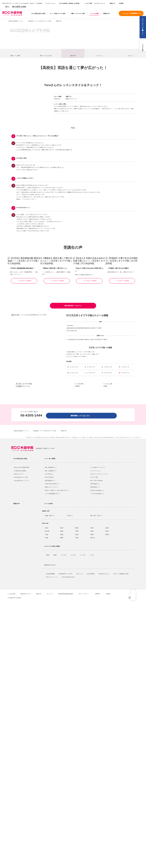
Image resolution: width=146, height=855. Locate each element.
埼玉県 (46, 537)
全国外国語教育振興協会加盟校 (65, 593)
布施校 (105, 386)
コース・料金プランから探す (57, 13)
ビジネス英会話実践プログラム (52, 493)
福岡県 (107, 534)
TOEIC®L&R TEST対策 (99, 437)
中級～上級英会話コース (51, 470)
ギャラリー (130, 55)
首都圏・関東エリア (49, 515)
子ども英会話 (90, 437)
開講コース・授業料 (15, 55)
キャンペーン (100, 55)
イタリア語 (73, 555)
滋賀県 (107, 527)
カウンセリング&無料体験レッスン (132, 13)
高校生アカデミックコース (51, 487)
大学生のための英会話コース (97, 490)
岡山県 (107, 531)
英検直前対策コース (50, 480)
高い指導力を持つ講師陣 (20, 470)
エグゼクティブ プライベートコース (99, 474)
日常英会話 (74, 437)
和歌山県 (92, 537)
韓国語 (55, 555)
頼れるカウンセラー (19, 474)
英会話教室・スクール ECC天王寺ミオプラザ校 (39, 21)
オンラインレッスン (50, 3)
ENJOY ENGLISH (49, 477)
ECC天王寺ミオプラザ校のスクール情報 (87, 315)
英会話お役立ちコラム (25, 593)
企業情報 (108, 593)
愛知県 (76, 527)
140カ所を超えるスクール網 (20, 477)
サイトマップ (50, 593)
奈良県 (91, 534)
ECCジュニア (80, 573)
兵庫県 (91, 531)
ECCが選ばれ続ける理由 (38, 13)
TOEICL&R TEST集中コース (52, 483)
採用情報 (121, 3)
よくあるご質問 (88, 3)
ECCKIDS (39, 3)
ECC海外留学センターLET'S (66, 573)
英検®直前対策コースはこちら (73, 305)
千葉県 (46, 534)
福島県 (61, 534)
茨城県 (61, 531)
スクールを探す (94, 13)
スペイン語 (82, 555)
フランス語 (64, 555)
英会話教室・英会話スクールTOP (45, 448)
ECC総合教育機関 (50, 573)
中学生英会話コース (95, 483)
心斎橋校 (77, 386)
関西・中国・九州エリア (96, 515)
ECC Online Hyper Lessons (68, 577)
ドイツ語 (91, 555)
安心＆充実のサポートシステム (21, 480)
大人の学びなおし (49, 474)
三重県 (76, 531)
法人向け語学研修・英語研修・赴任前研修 (69, 3)
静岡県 (61, 537)
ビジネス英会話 (81, 437)
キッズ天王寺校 (79, 384)
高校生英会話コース (95, 487)
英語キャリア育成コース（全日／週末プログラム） (57, 490)
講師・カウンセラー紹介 (78, 13)
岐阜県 (76, 534)
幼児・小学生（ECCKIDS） (96, 480)
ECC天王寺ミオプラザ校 (30, 30)
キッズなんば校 (107, 384)
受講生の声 (106, 13)
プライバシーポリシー (83, 593)
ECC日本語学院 (91, 573)
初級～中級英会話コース (51, 467)
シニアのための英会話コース (97, 493)
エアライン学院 (94, 477)
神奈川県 (47, 531)
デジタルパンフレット (100, 3)
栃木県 (61, 527)
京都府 (91, 527)
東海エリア (70, 515)
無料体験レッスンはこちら (81, 416)
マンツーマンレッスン (95, 470)
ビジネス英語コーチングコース (97, 467)
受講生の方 (112, 3)
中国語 (48, 555)
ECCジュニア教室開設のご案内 (121, 573)
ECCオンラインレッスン (52, 577)
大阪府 (76, 537)
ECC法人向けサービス (104, 573)
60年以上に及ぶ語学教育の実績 (21, 467)
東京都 (46, 527)
